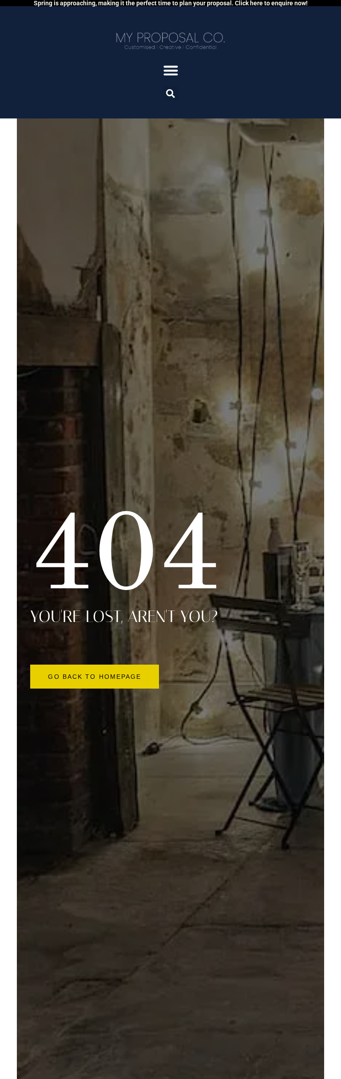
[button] (170, 70)
